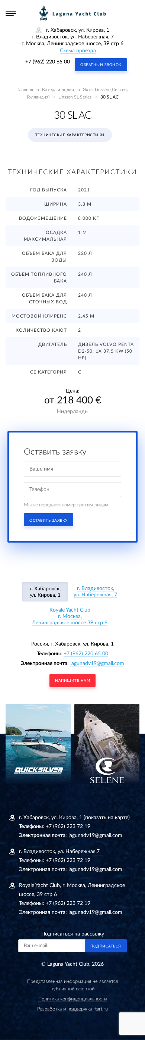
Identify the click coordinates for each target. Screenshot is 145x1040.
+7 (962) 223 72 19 (68, 826)
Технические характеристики (69, 135)
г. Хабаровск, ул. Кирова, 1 (45, 592)
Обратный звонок (101, 65)
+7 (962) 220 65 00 (47, 62)
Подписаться (105, 946)
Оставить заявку (48, 520)
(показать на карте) (107, 817)
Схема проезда (78, 50)
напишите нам (72, 681)
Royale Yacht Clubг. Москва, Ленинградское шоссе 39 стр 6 (69, 616)
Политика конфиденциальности (72, 999)
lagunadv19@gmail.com (97, 663)
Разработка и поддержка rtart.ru (72, 1009)
